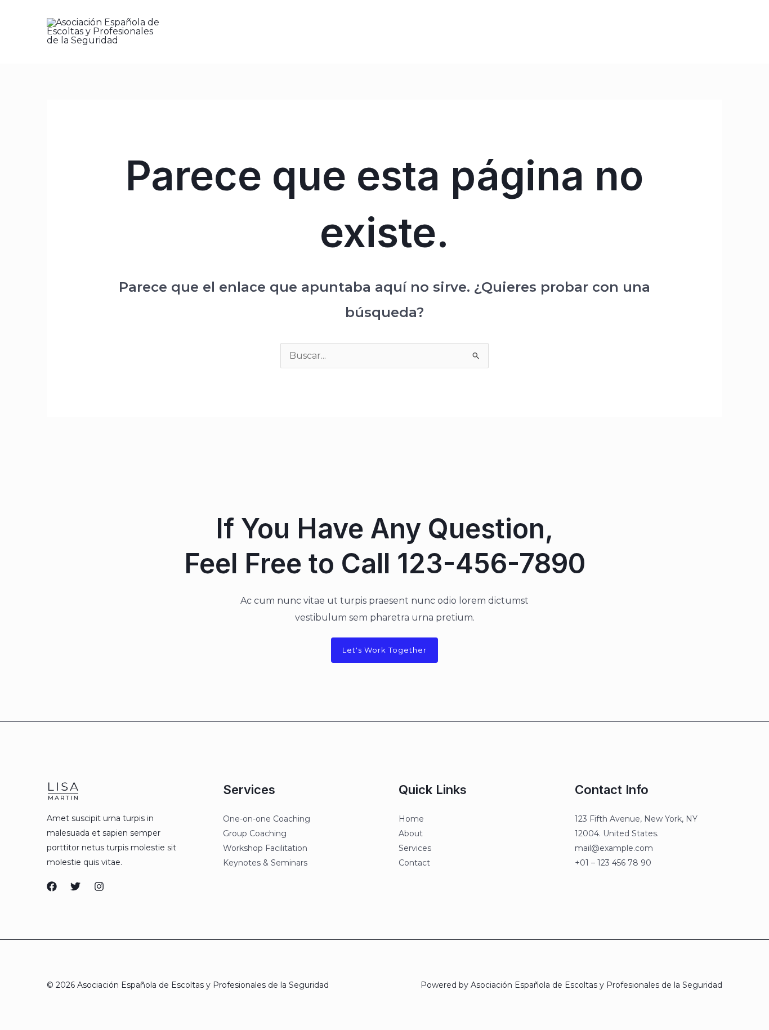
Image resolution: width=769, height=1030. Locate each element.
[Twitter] (583, 32)
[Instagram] (607, 32)
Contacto (459, 31)
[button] (672, 31)
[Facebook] (560, 32)
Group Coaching (255, 833)
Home (411, 819)
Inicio (302, 31)
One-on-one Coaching (266, 819)
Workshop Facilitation (265, 848)
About (411, 833)
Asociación (351, 31)
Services (415, 848)
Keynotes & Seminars (265, 863)
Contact (414, 863)
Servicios (407, 31)
